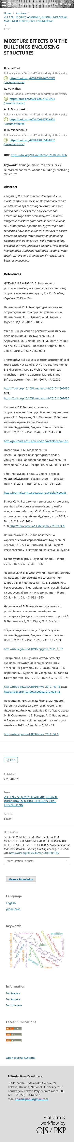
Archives (21, 13)
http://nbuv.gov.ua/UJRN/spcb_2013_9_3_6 (37, 526)
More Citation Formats (20, 861)
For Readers (13, 993)
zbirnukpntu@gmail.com (31, 1099)
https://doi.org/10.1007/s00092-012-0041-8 (32, 691)
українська (13, 909)
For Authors (13, 999)
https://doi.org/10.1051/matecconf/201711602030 (36, 388)
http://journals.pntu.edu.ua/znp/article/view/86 (35, 492)
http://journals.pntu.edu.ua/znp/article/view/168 (36, 441)
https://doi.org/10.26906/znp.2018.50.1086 (39, 155)
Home (7, 13)
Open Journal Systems (20, 1058)
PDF (12, 760)
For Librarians (14, 1005)
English (11, 903)
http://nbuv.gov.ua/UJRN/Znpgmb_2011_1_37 (33, 649)
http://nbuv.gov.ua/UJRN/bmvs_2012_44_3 (31, 734)
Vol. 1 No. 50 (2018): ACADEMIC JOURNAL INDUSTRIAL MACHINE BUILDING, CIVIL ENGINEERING (35, 19)
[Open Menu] (4, 4)
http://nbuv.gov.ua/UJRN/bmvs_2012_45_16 (32, 686)
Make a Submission (21, 879)
